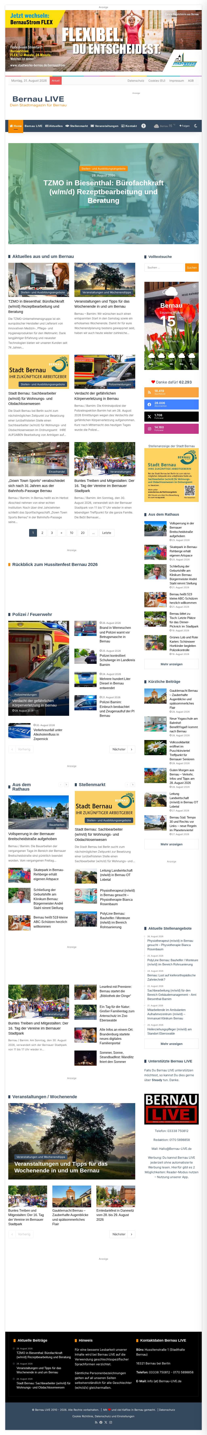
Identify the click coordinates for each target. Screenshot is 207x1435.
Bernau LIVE (33, 126)
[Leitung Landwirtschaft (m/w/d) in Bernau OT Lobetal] (86, 876)
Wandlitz (108, 970)
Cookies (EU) (156, 80)
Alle (93, 614)
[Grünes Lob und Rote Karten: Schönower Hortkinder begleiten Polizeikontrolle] (155, 642)
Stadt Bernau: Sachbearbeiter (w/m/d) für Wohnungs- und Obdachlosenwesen (32, 398)
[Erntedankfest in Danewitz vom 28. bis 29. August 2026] (115, 1196)
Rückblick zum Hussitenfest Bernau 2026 (55, 564)
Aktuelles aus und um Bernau (43, 256)
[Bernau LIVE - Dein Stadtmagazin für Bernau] (38, 101)
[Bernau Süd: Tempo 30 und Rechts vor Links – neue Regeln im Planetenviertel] (155, 822)
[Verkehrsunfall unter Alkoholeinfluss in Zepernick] (19, 730)
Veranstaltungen (106, 126)
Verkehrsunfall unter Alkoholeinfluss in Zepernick (48, 734)
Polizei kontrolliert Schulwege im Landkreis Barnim (117, 660)
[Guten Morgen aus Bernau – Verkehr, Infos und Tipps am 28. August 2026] (155, 775)
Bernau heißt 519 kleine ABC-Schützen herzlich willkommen (51, 922)
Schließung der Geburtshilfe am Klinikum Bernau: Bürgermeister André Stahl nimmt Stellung (48, 899)
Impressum (176, 80)
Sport (41, 970)
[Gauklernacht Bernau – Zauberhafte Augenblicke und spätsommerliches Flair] (71, 1196)
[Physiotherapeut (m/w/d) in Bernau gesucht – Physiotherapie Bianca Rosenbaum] (86, 896)
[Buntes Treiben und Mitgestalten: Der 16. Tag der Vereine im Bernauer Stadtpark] (27, 1196)
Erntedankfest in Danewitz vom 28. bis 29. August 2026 (115, 1215)
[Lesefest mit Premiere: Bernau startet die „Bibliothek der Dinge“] (85, 992)
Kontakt (131, 126)
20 (82, 533)
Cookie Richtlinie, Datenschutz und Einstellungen (103, 1416)
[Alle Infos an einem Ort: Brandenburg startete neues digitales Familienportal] (85, 1035)
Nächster (119, 749)
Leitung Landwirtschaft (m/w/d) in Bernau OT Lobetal (116, 875)
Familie (20, 970)
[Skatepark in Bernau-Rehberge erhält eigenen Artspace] (19, 875)
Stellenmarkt (78, 126)
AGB (191, 80)
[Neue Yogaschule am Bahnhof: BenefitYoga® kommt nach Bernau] (155, 724)
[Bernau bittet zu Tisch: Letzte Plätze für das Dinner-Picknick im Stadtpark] (155, 619)
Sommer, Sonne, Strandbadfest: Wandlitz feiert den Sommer (117, 1057)
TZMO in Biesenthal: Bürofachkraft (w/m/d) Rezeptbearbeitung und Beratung (103, 191)
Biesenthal (46, 983)
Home (17, 126)
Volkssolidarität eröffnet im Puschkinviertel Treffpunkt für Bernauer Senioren (182, 750)
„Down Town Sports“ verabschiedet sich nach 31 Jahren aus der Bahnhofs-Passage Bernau (36, 486)
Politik (62, 970)
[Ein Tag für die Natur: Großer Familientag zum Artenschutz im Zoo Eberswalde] (85, 1012)
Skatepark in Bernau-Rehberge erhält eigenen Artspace (49, 874)
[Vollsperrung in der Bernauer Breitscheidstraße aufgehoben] (155, 528)
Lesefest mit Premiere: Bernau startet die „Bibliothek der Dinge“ (116, 991)
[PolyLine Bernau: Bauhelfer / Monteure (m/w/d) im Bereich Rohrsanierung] (86, 919)
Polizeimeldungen (123, 614)
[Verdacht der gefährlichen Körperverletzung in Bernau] (38, 668)
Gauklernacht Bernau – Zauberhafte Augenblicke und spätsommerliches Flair (184, 699)
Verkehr (84, 970)
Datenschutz (136, 80)
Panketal (21, 983)
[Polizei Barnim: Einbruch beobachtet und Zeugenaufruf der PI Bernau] (85, 702)
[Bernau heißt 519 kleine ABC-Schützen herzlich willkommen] (19, 922)
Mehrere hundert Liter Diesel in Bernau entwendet (115, 683)
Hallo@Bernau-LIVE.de (175, 1149)
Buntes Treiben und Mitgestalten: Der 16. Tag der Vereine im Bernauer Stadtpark (104, 486)
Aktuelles (56, 126)
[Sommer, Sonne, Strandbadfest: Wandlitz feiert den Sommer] (85, 1058)
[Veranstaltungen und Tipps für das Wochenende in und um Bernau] (71, 1141)
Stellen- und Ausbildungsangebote (103, 168)
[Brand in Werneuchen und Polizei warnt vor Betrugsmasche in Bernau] (85, 628)
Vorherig (24, 749)
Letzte (106, 533)
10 (71, 533)
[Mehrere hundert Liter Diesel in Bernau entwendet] (85, 679)
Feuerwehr (104, 614)
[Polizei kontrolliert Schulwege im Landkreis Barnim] (85, 656)
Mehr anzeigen (172, 664)
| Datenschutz (166, 1409)
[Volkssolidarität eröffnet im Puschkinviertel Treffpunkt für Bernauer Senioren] (155, 747)
